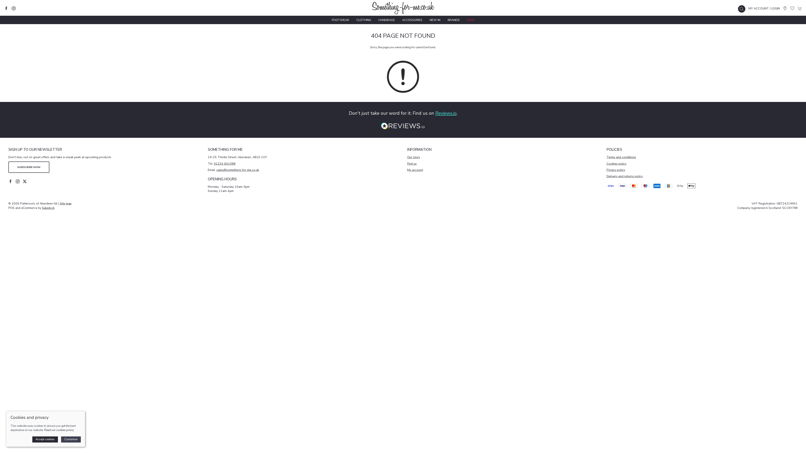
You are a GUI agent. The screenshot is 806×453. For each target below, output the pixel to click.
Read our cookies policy (59, 430)
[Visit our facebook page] (6, 8)
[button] (741, 9)
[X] (25, 181)
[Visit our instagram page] (14, 8)
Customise (70, 439)
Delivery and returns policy (625, 176)
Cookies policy (616, 163)
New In (435, 20)
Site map (66, 203)
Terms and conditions (621, 157)
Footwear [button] (340, 20)
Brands (454, 20)
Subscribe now (29, 167)
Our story (413, 157)
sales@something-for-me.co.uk (237, 170)
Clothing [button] (363, 20)
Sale (470, 20)
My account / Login (764, 8)
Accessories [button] (412, 20)
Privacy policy (616, 170)
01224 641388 (225, 163)
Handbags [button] (386, 20)
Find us (412, 163)
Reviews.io (446, 113)
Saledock (48, 208)
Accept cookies (45, 439)
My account (415, 170)
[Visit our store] (785, 8)
